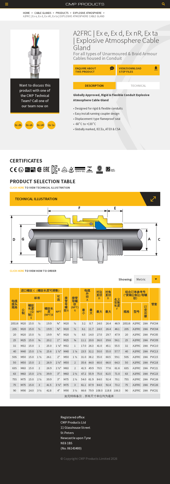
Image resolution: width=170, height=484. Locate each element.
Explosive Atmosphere (87, 13)
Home (26, 13)
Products (62, 13)
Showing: (126, 279)
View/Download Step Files (130, 69)
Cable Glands (42, 13)
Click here (17, 187)
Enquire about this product (85, 69)
